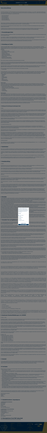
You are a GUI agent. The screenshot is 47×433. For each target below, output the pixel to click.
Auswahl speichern (23, 223)
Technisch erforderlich (21, 215)
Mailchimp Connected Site (21, 220)
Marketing (20, 218)
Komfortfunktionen (21, 217)
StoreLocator (20, 219)
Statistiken (20, 216)
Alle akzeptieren (23, 224)
